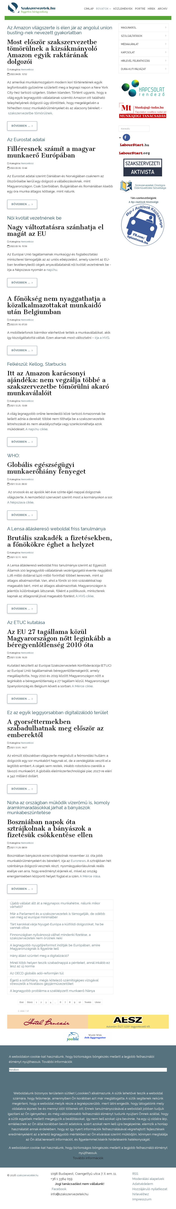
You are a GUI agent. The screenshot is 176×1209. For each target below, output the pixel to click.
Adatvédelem (142, 1184)
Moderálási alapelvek (148, 1179)
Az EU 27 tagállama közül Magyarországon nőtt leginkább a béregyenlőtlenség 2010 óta (59, 638)
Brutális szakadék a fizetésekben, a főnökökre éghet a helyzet (59, 541)
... (55, 1002)
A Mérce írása (90, 876)
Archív (163, 8)
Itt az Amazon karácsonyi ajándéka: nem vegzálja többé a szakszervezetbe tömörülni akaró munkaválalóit (58, 383)
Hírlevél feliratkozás (135, 60)
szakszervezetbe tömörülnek (30, 113)
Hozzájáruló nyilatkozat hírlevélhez (149, 1191)
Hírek (151, 8)
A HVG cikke (85, 596)
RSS (135, 1173)
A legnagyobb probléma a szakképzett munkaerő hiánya (52, 991)
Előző (29, 1002)
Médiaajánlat (130, 44)
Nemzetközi (27, 69)
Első (22, 1002)
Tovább (88, 1002)
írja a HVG (102, 338)
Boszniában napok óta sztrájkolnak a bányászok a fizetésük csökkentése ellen (50, 828)
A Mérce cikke (82, 686)
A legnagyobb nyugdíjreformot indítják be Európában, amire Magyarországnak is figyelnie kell (55, 946)
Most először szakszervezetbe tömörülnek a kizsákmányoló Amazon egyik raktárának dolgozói (52, 51)
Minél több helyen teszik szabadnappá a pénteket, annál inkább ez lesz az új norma (60, 964)
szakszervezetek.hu (27, 1175)
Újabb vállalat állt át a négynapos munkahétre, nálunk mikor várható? (55, 905)
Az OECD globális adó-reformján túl (37, 973)
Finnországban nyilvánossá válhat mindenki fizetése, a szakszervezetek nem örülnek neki (50, 936)
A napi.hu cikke (36, 429)
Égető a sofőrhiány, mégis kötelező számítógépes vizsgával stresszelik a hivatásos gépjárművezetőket (54, 982)
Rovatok (102, 8)
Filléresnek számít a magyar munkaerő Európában (51, 152)
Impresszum (141, 1199)
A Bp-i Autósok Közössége (143, 202)
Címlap (89, 8)
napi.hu (51, 270)
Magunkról (128, 27)
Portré (140, 8)
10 (80, 1002)
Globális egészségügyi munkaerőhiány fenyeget (46, 468)
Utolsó (98, 1002)
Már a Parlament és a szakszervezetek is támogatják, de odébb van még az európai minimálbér (57, 915)
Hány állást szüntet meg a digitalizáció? (39, 956)
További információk (88, 1158)
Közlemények (123, 8)
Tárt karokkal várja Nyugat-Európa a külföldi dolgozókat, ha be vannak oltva (57, 925)
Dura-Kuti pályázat (133, 69)
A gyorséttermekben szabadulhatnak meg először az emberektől (55, 728)
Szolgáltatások (131, 36)
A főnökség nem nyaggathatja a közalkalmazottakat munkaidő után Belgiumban (56, 305)
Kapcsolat (128, 52)
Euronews (78, 861)
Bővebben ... (21, 126)
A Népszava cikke (20, 502)
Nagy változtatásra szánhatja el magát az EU (55, 230)
